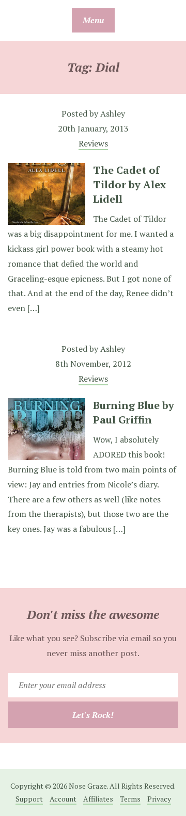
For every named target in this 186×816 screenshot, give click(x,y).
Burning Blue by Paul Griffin (133, 412)
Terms (130, 799)
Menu (93, 20)
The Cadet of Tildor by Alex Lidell (129, 184)
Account (63, 799)
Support (29, 799)
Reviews (93, 143)
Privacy (159, 799)
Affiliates (98, 799)
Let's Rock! (93, 715)
